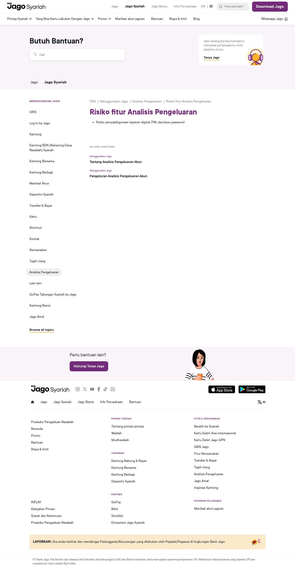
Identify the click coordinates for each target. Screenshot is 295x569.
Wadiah (116, 433)
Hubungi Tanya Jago (89, 366)
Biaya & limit (178, 19)
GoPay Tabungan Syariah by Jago (53, 294)
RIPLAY (36, 502)
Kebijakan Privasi (43, 509)
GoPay (116, 502)
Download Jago (270, 6)
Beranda (37, 429)
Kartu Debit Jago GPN (209, 440)
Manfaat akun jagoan (130, 19)
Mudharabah (120, 440)
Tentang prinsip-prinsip (127, 426)
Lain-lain (36, 283)
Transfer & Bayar (41, 206)
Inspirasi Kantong (206, 488)
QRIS (33, 112)
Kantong (35, 134)
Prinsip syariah (17, 19)
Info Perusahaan (185, 6)
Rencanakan (38, 250)
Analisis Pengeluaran (44, 272)
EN (203, 6)
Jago (114, 6)
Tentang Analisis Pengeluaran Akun (116, 162)
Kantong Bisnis (40, 305)
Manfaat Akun (39, 183)
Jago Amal (37, 317)
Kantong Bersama (42, 161)
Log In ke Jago (40, 123)
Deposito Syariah (41, 194)
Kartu (33, 217)
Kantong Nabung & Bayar (128, 461)
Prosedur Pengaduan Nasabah (52, 422)
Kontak (34, 239)
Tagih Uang (37, 261)
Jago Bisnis (159, 6)
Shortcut (36, 228)
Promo (102, 19)
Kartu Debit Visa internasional (215, 433)
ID (211, 6)
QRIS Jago (201, 447)
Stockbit (117, 516)
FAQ (93, 101)
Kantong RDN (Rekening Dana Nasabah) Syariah (51, 147)
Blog (196, 19)
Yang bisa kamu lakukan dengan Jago (63, 19)
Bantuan (157, 19)
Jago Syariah (135, 6)
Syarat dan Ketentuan (46, 516)
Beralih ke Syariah (206, 426)
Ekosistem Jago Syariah (128, 522)
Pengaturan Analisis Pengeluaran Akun (118, 176)
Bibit (114, 509)
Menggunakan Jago (114, 101)
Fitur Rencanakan (206, 454)
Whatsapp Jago (272, 19)
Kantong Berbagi (41, 172)
